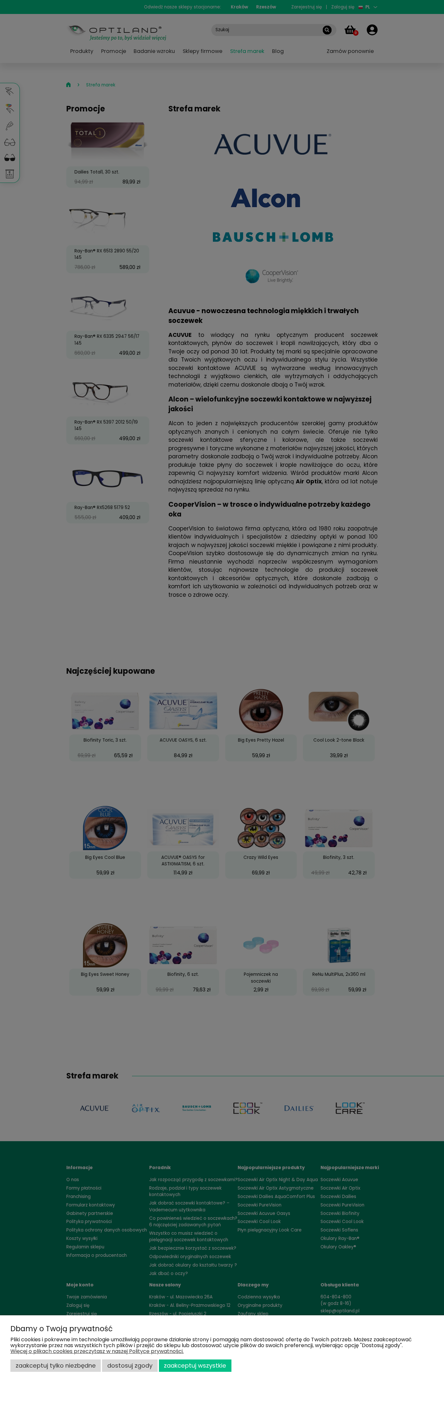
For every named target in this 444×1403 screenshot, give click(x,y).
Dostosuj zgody (129, 1365)
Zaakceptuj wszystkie (195, 1365)
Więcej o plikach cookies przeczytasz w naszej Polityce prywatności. (97, 1351)
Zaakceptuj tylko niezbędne (56, 1365)
